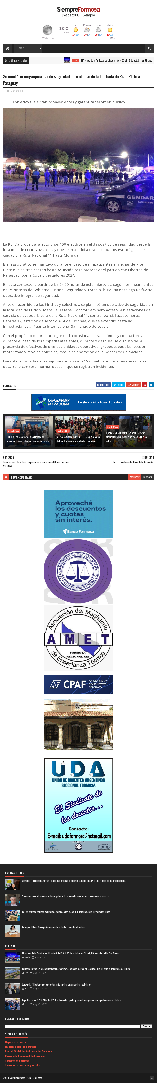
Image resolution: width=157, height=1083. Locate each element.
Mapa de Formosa (15, 1042)
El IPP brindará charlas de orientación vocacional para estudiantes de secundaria (28, 439)
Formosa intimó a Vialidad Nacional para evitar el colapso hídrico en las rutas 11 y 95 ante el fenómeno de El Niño (76, 969)
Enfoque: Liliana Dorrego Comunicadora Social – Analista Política (53, 927)
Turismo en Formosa (17, 1060)
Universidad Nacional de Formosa (25, 1056)
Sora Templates (34, 1077)
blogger (147, 477)
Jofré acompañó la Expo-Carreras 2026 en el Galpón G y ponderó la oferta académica (78, 439)
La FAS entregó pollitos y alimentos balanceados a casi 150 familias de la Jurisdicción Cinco (66, 912)
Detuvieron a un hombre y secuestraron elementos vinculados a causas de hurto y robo (126, 437)
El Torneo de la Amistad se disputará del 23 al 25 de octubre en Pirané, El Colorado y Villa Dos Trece (70, 953)
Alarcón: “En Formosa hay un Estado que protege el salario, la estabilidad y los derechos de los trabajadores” (74, 881)
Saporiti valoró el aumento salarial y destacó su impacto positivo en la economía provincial (65, 896)
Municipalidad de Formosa (20, 1047)
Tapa (58, 60)
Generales (17, 90)
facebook (135, 477)
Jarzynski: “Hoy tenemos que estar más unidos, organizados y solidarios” (57, 984)
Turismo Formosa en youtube (22, 1065)
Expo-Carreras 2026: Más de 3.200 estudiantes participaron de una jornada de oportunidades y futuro (71, 1000)
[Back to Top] (152, 1078)
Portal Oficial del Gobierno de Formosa (28, 1051)
